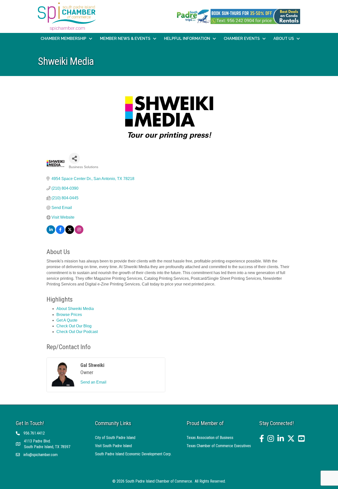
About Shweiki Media (75, 309)
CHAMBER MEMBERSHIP (63, 38)
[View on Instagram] (79, 233)
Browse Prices (69, 314)
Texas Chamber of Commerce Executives (219, 445)
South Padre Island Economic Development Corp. (133, 454)
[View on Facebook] (60, 233)
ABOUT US (283, 38)
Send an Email (93, 382)
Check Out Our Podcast (77, 332)
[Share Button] (74, 158)
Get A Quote (66, 320)
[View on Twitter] (69, 233)
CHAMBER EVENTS (242, 38)
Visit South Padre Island (113, 445)
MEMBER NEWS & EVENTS (125, 38)
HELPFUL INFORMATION (187, 38)
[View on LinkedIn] (51, 233)
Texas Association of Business (210, 437)
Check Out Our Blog (74, 326)
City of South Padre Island (115, 437)
